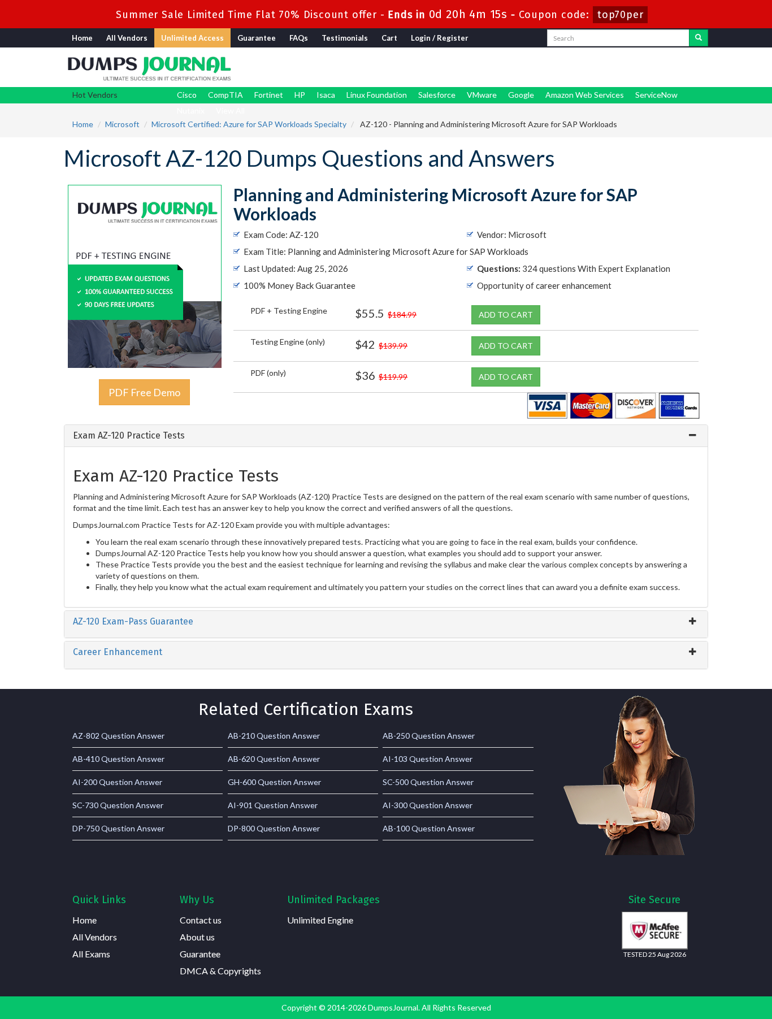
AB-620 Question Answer (274, 759)
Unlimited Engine (320, 919)
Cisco (187, 94)
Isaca (325, 94)
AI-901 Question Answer (273, 805)
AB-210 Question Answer (274, 735)
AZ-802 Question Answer (118, 735)
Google (521, 94)
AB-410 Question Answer (118, 759)
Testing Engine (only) (287, 341)
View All (230, 110)
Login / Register (440, 37)
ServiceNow (656, 94)
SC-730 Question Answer (117, 805)
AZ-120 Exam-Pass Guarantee (133, 621)
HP (299, 94)
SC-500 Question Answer (428, 782)
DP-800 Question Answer (274, 828)
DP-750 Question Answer (118, 828)
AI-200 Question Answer (117, 782)
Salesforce (437, 94)
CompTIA (225, 94)
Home (82, 37)
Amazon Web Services (584, 94)
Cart (389, 37)
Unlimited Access (192, 37)
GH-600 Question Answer (274, 782)
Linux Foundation (376, 94)
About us (197, 936)
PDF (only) (268, 373)
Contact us (201, 919)
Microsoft (122, 124)
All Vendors (127, 37)
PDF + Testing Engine (288, 310)
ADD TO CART (506, 314)
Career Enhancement (117, 652)
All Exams (91, 953)
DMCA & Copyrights (220, 970)
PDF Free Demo (144, 392)
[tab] (386, 435)
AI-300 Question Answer (427, 805)
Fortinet (268, 94)
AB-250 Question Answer (429, 735)
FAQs (298, 37)
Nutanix (191, 110)
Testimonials (345, 37)
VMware (482, 94)
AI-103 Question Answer (427, 759)
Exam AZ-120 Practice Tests (129, 435)
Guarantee (256, 37)
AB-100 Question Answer (429, 828)
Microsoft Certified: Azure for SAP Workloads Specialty (248, 124)
